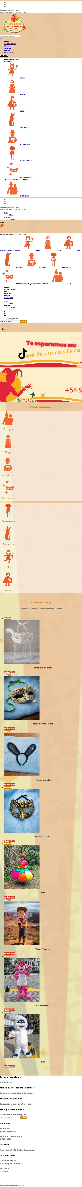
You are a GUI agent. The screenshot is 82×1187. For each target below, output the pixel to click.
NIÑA (22, 78)
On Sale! (8, 61)
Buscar (23, 321)
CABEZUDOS (26, 161)
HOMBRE (25, 144)
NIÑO (22, 111)
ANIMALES (25, 128)
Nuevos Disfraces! (11, 59)
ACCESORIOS (26, 177)
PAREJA (24, 196)
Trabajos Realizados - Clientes (17, 179)
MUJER (24, 95)
